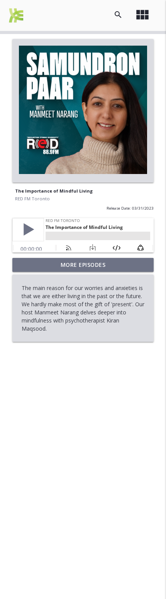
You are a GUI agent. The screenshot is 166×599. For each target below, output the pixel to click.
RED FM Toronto (32, 198)
